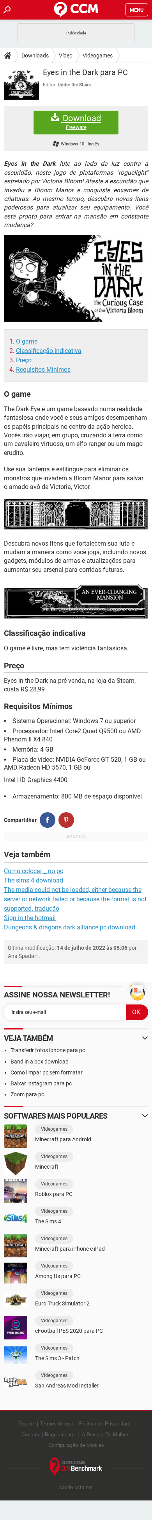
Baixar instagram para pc (41, 1083)
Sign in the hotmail (30, 918)
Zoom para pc (27, 1094)
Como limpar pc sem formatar (47, 1072)
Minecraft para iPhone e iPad (70, 1249)
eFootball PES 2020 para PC (69, 1331)
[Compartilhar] (47, 820)
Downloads (35, 55)
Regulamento (59, 1435)
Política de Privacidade (105, 1424)
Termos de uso (56, 1424)
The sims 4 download (33, 880)
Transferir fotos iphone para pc (48, 1050)
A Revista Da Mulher (105, 1435)
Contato (30, 1435)
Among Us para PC (58, 1276)
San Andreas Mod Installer (67, 1385)
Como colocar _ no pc (33, 871)
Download (81, 122)
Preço (24, 360)
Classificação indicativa (48, 350)
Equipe (26, 1424)
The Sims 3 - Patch (57, 1358)
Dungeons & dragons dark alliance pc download (69, 927)
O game (26, 341)
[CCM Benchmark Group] (76, 1467)
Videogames (98, 55)
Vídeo (65, 55)
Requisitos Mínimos (43, 369)
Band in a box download (40, 1061)
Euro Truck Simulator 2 (62, 1303)
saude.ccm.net (76, 1487)
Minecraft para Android (63, 1139)
